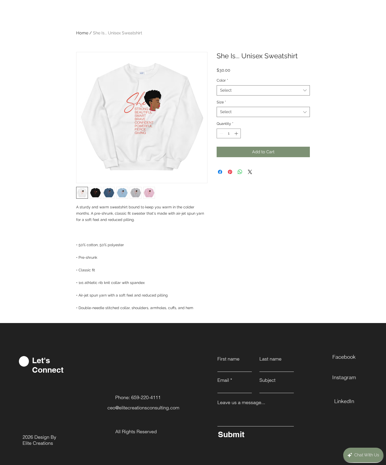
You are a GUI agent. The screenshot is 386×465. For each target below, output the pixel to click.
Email (223, 380)
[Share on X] (250, 172)
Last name (270, 359)
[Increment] (236, 133)
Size (221, 102)
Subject (267, 380)
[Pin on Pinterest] (230, 172)
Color (222, 80)
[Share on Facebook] (220, 172)
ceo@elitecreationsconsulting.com (143, 408)
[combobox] (263, 90)
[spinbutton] (228, 133)
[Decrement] (220, 133)
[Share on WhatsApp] (240, 172)
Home (82, 32)
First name (228, 359)
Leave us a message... (241, 402)
